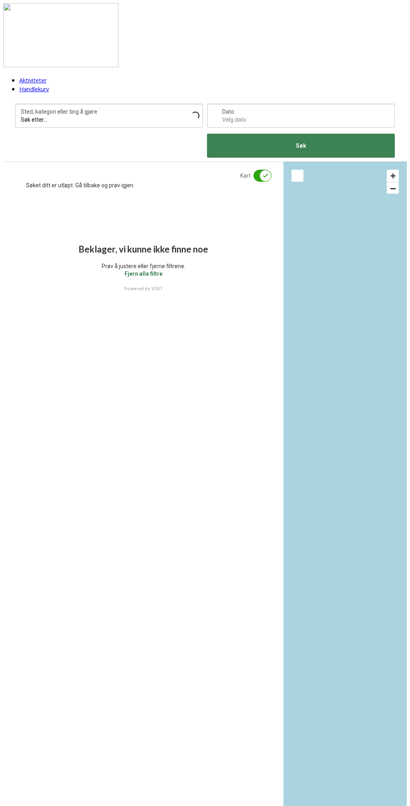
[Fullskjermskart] (297, 176)
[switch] (257, 176)
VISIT (157, 288)
